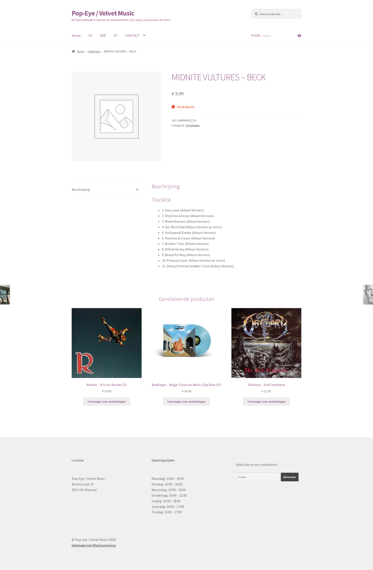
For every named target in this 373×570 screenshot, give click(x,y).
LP (115, 35)
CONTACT (132, 35)
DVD (103, 35)
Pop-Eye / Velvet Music (103, 13)
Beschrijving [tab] (81, 189)
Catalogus (94, 51)
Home (76, 35)
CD (90, 35)
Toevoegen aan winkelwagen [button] (106, 401)
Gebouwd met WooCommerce (94, 545)
